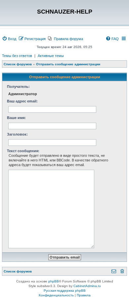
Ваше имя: (16, 118)
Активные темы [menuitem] (51, 56)
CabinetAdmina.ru (87, 286)
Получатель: (18, 87)
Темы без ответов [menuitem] (17, 56)
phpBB (53, 281)
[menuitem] (9, 39)
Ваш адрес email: (22, 101)
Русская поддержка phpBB (65, 290)
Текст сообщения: (23, 151)
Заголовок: (17, 134)
